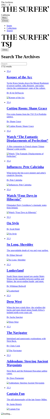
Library (5, 50)
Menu (4, 18)
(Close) (5, 21)
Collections (12, 28)
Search (10, 30)
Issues (9, 25)
